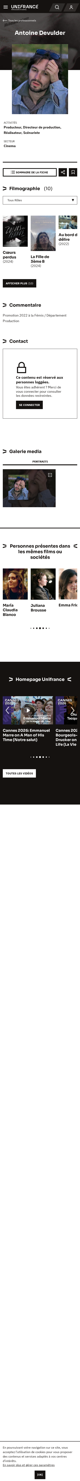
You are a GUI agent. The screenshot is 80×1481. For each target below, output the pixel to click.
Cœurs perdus (9, 255)
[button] (50, 475)
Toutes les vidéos (19, 773)
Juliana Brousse (38, 608)
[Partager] (63, 172)
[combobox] (40, 200)
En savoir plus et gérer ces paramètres (29, 1465)
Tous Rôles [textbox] (14, 200)
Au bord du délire (69, 237)
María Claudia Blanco (10, 610)
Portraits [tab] (40, 461)
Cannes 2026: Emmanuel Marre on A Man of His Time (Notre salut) (23, 735)
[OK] (40, 1474)
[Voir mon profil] (71, 7)
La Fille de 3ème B (40, 259)
